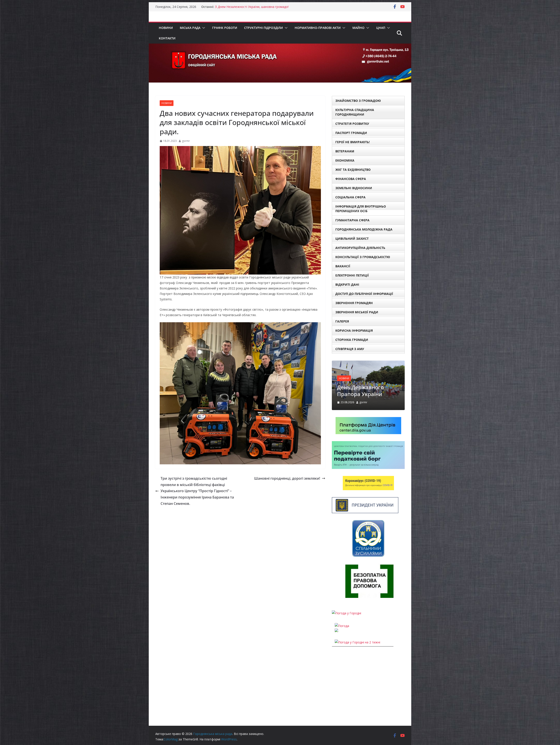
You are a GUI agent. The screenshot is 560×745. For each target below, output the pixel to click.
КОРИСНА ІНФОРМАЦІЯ (354, 330)
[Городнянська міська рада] (280, 46)
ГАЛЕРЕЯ (342, 321)
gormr (186, 141)
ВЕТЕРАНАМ (344, 151)
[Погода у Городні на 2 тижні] (357, 681)
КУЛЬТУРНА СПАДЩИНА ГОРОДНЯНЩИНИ (354, 112)
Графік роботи (224, 28)
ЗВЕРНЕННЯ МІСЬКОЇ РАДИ (356, 312)
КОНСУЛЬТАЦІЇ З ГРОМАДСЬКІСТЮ (362, 257)
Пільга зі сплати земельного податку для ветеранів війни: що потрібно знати (364, 423)
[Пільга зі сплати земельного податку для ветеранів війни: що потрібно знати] (368, 363)
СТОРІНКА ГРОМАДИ (351, 340)
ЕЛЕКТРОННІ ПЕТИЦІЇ (352, 275)
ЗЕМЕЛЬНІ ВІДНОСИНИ (353, 188)
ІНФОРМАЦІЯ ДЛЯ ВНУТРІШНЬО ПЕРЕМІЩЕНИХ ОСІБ (360, 208)
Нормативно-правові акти (318, 28)
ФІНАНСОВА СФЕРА (350, 179)
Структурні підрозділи (263, 28)
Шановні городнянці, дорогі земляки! (287, 478)
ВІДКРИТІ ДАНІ (347, 284)
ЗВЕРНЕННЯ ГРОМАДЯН (354, 303)
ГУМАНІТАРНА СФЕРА (352, 220)
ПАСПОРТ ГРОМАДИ (351, 133)
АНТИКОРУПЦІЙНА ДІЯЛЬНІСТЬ (360, 248)
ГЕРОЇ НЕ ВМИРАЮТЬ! (352, 142)
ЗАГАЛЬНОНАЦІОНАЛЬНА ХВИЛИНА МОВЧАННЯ (251, 7)
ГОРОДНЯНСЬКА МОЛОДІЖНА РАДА (363, 229)
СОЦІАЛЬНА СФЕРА (350, 197)
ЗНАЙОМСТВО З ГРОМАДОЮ (358, 101)
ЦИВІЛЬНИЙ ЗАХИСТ (352, 238)
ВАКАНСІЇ (342, 266)
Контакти (167, 38)
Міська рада (190, 28)
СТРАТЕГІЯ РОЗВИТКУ (352, 124)
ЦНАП (380, 28)
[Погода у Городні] (346, 652)
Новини (166, 28)
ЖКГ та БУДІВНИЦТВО (353, 169)
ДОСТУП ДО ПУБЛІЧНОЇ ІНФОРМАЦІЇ (364, 294)
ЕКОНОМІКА (344, 160)
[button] (202, 28)
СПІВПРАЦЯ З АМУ (349, 349)
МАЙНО (358, 28)
